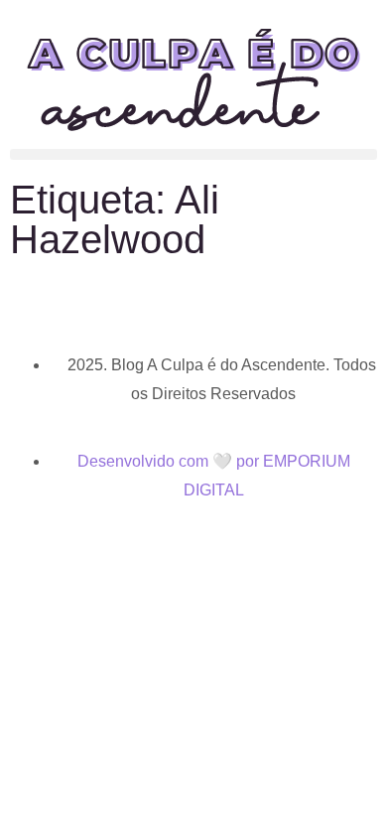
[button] (193, 154)
